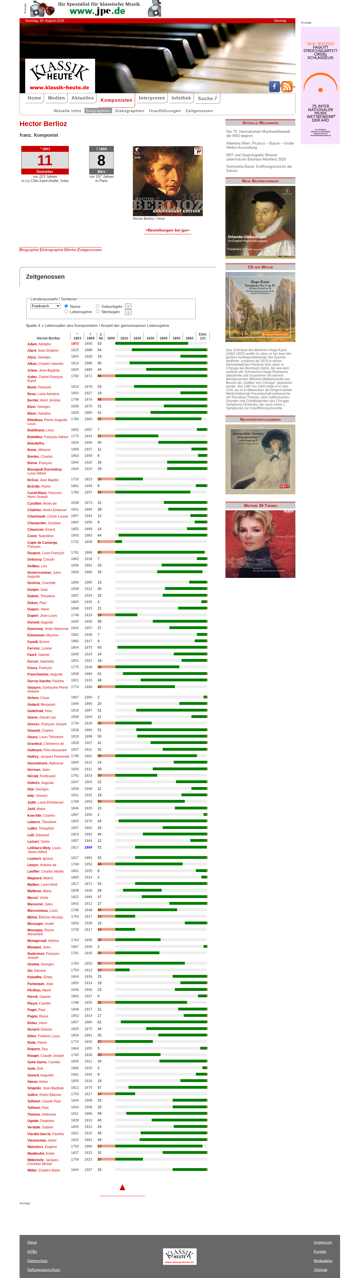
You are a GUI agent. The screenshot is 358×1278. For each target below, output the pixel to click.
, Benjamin (41, 705)
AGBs (32, 1251)
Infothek (181, 98)
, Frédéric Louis (43, 1036)
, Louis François (45, 553)
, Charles (40, 457)
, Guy (37, 1049)
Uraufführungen (165, 110)
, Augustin (40, 1075)
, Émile (39, 977)
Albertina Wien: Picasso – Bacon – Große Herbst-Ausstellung (260, 145)
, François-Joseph (47, 724)
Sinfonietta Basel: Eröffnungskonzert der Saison (259, 168)
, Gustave (44, 523)
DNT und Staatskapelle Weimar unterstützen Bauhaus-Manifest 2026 (256, 157)
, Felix (39, 711)
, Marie (36, 809)
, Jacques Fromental (48, 757)
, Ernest (41, 529)
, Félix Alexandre (47, 750)
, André (40, 924)
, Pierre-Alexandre (41, 932)
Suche (206, 98)
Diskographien (129, 110)
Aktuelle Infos (67, 110)
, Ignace (40, 859)
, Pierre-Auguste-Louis (47, 422)
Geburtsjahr (112, 306)
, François (39, 387)
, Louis (42, 911)
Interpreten (152, 98)
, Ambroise (41, 1114)
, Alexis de (42, 503)
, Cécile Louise (47, 516)
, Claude (41, 559)
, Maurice (42, 635)
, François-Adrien (47, 437)
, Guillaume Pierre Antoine (47, 689)
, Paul (36, 603)
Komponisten (117, 100)
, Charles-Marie (43, 1170)
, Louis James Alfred (44, 850)
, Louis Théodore (45, 737)
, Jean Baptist (42, 480)
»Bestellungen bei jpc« (168, 230)
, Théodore (41, 596)
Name (75, 306)
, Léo (37, 566)
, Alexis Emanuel (47, 510)
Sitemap (280, 21)
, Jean (37, 590)
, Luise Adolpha (43, 394)
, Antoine (39, 1029)
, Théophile (40, 828)
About (32, 1242)
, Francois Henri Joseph (44, 495)
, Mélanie (39, 450)
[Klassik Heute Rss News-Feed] (287, 91)
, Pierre (39, 486)
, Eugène (42, 1147)
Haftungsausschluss (43, 1270)
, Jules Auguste (44, 574)
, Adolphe (39, 344)
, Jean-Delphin (42, 351)
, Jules (38, 770)
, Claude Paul (44, 1101)
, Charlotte (41, 583)
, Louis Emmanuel (45, 802)
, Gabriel (38, 655)
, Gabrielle (40, 661)
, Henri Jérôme (43, 400)
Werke (70, 249)
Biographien (98, 110)
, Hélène (43, 941)
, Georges (39, 357)
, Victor (37, 898)
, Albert (39, 990)
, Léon (40, 430)
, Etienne (36, 971)
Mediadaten (323, 1261)
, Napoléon (40, 536)
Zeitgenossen (199, 110)
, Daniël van (41, 717)
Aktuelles (83, 98)
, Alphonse (45, 763)
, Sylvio (38, 842)
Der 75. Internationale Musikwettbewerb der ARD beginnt (258, 133)
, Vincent (37, 796)
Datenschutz (37, 1261)
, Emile (41, 1154)
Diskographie (51, 249)
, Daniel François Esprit (45, 379)
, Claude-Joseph (45, 1056)
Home (34, 98)
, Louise (39, 648)
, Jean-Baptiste (43, 370)
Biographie (29, 249)
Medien (56, 98)
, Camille (39, 1003)
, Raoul (37, 1016)
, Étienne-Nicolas (45, 917)
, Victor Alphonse (48, 629)
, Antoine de (41, 865)
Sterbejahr (111, 312)
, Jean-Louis (42, 616)
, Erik (35, 1069)
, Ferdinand (41, 776)
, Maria (39, 891)
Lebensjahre (81, 312)
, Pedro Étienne (44, 1095)
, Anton (37, 1082)
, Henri (38, 609)
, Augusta (40, 783)
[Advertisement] (85, 1216)
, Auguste (40, 622)
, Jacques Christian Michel (42, 1162)
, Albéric (40, 878)
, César (38, 698)
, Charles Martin (45, 871)
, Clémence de (45, 744)
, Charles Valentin (45, 364)
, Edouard (38, 835)
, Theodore (41, 822)
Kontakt (320, 1251)
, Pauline (45, 681)
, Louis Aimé (42, 885)
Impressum (323, 1242)
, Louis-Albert (45, 471)
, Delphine (40, 1121)
